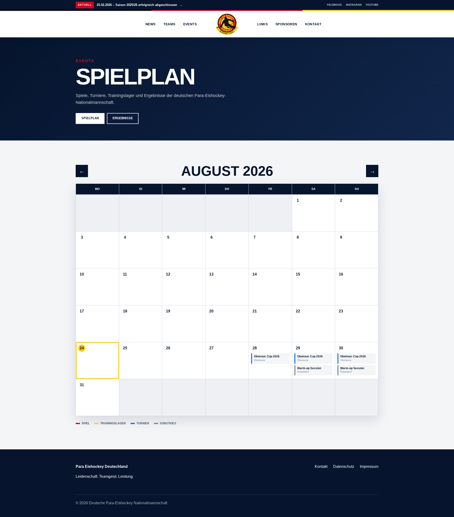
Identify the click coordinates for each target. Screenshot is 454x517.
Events (190, 24)
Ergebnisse (123, 118)
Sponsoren (286, 24)
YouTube (372, 4)
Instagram (354, 4)
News (150, 24)
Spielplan (90, 118)
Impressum (369, 466)
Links (262, 24)
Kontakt (313, 24)
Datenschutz (343, 466)
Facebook (334, 4)
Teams (169, 24)
